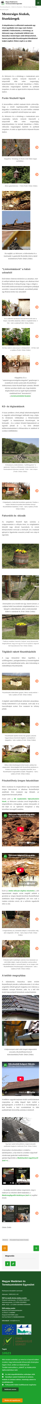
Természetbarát (5, 7)
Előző (4, 147)
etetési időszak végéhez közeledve (21, 891)
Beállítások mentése (10, 1389)
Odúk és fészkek (16, 7)
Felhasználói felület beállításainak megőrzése (20, 1385)
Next (37, 147)
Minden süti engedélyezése (12, 1400)
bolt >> (5, 1160)
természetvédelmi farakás (20, 396)
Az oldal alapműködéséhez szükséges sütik (20, 1374)
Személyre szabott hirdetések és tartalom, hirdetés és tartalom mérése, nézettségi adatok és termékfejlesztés (19, 1379)
